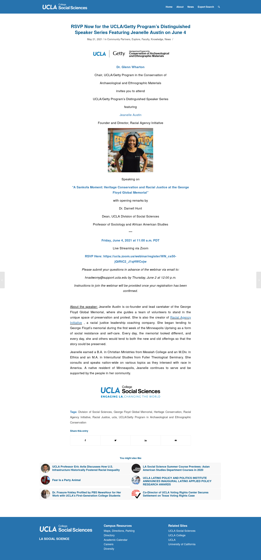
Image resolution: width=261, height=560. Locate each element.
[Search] (219, 6)
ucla (114, 417)
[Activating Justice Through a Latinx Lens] (258, 280)
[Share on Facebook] (85, 440)
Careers (108, 544)
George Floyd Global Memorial (133, 412)
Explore (136, 39)
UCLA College (176, 535)
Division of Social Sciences (95, 412)
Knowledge (157, 39)
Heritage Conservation (167, 412)
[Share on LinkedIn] (146, 440)
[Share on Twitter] (116, 440)
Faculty (145, 39)
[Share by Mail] (176, 440)
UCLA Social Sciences (181, 531)
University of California (181, 544)
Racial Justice (101, 417)
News (168, 39)
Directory (109, 535)
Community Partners (118, 39)
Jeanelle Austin (131, 114)
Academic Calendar (115, 540)
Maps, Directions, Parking (119, 531)
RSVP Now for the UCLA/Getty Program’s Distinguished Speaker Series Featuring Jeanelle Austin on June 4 (130, 29)
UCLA (172, 540)
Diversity (109, 548)
